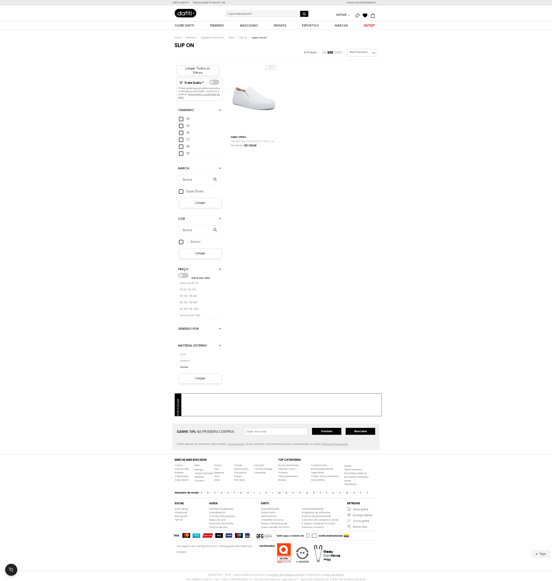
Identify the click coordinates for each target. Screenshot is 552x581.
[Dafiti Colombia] (346, 535)
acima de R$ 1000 (190, 315)
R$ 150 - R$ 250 (188, 296)
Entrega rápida (362, 515)
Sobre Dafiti (268, 512)
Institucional (268, 516)
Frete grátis (360, 509)
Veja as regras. (236, 444)
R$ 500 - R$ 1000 (189, 309)
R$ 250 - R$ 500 (188, 302)
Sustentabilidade (312, 508)
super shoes (259, 37)
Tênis (232, 37)
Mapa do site (217, 519)
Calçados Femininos (212, 37)
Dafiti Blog (181, 508)
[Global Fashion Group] (264, 535)
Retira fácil (360, 527)
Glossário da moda (221, 523)
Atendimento (217, 512)
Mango (198, 469)
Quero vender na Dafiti (275, 527)
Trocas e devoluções (222, 516)
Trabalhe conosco (272, 519)
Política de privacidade (316, 516)
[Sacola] (373, 15)
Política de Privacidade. (334, 444)
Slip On (243, 37)
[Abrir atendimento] (11, 570)
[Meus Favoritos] (366, 15)
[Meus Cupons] (358, 15)
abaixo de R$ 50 (189, 283)
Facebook (181, 512)
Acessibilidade (270, 508)
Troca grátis (361, 521)
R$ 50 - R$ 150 (188, 289)
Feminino (190, 37)
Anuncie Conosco (313, 527)
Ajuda (347, 465)
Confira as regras (332, 574)
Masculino (360, 431)
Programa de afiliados (316, 512)
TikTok (179, 519)
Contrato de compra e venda (320, 519)
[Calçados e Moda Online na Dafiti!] (185, 13)
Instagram (181, 516)
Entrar (341, 14)
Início (178, 37)
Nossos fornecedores (274, 523)
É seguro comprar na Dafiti (318, 523)
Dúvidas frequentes (221, 508)
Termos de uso (218, 527)
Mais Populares (358, 52)
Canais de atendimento (361, 2)
